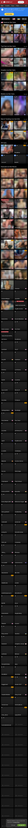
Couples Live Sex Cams (8, 70)
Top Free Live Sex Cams (8, 46)
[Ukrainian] (19, 19)
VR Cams (4, 143)
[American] (14, 19)
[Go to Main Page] (8, 2)
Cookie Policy (16, 822)
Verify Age (9, 14)
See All (25, 22)
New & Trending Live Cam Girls (10, 119)
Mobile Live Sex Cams (7, 94)
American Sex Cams (10, 22)
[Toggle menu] (1, 2)
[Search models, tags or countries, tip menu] (26, 5)
